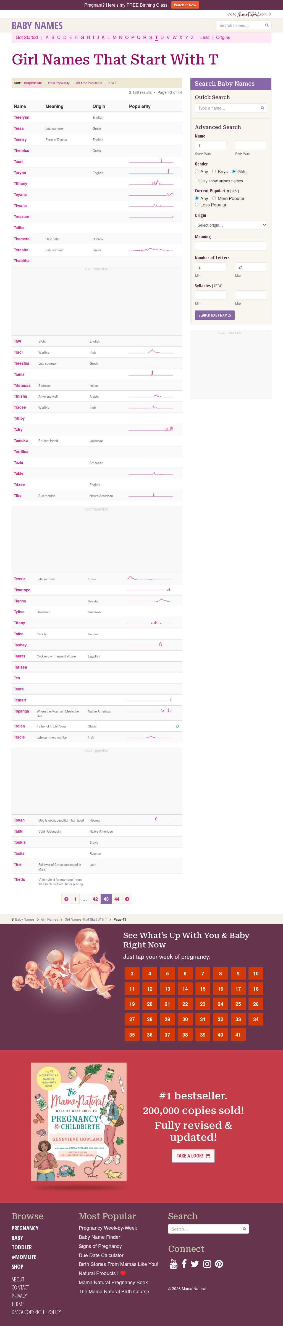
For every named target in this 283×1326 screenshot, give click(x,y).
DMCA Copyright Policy (36, 1312)
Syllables (208, 286)
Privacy (19, 1295)
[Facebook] (184, 1265)
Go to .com (248, 14)
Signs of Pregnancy (100, 1245)
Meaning (203, 237)
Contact (20, 1287)
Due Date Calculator (101, 1255)
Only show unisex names (220, 180)
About (18, 1279)
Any (204, 172)
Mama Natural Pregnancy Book (113, 1282)
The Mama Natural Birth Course (114, 1291)
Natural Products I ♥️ (102, 1273)
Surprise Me (33, 83)
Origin (200, 215)
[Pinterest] (219, 1265)
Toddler (22, 1247)
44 (116, 898)
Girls (242, 172)
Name (200, 136)
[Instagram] (207, 1265)
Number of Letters (212, 258)
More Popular (231, 198)
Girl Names (49, 919)
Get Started (27, 37)
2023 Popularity (59, 83)
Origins (223, 37)
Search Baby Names (214, 315)
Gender (201, 164)
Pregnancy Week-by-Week (108, 1227)
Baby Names (37, 25)
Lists (204, 37)
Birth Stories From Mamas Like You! (118, 1263)
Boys (223, 172)
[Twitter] (194, 1265)
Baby (17, 1238)
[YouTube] (173, 1265)
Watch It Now (185, 4)
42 (95, 898)
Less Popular (213, 205)
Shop (17, 1266)
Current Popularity (217, 191)
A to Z (112, 83)
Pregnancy (25, 1228)
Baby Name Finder (99, 1236)
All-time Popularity (89, 83)
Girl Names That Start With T (86, 919)
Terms (18, 1304)
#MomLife (24, 1257)
